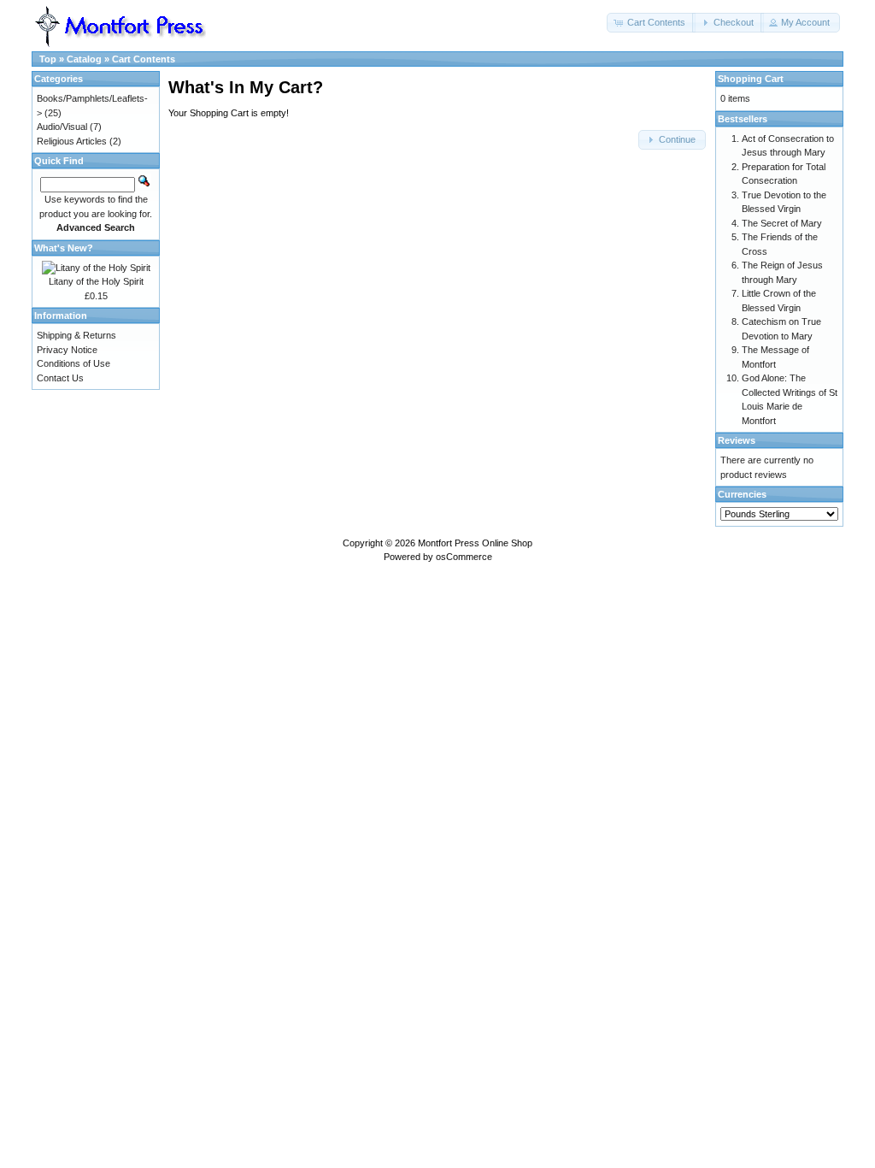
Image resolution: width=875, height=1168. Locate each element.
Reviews (736, 440)
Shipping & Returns (76, 335)
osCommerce (464, 557)
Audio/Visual (62, 126)
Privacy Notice (67, 350)
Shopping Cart (751, 79)
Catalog (84, 59)
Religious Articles (72, 141)
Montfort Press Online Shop (475, 543)
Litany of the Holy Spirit (96, 281)
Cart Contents (143, 59)
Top (47, 59)
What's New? (63, 248)
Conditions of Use (73, 363)
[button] (651, 22)
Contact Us (60, 378)
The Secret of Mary (782, 223)
